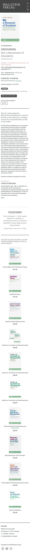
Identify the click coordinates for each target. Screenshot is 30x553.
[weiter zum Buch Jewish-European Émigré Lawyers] (15, 310)
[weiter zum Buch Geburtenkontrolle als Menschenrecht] (15, 416)
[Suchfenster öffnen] (27, 6)
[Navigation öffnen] (27, 3)
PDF (5, 103)
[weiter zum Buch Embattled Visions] (15, 283)
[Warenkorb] (28, 9)
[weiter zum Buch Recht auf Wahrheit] (15, 499)
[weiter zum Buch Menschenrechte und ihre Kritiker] (15, 444)
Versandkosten (17, 80)
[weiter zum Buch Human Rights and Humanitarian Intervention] (15, 471)
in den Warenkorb (9, 96)
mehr (2, 197)
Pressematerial (7, 45)
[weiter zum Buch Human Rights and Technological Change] (15, 256)
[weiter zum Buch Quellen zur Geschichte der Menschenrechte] (15, 336)
